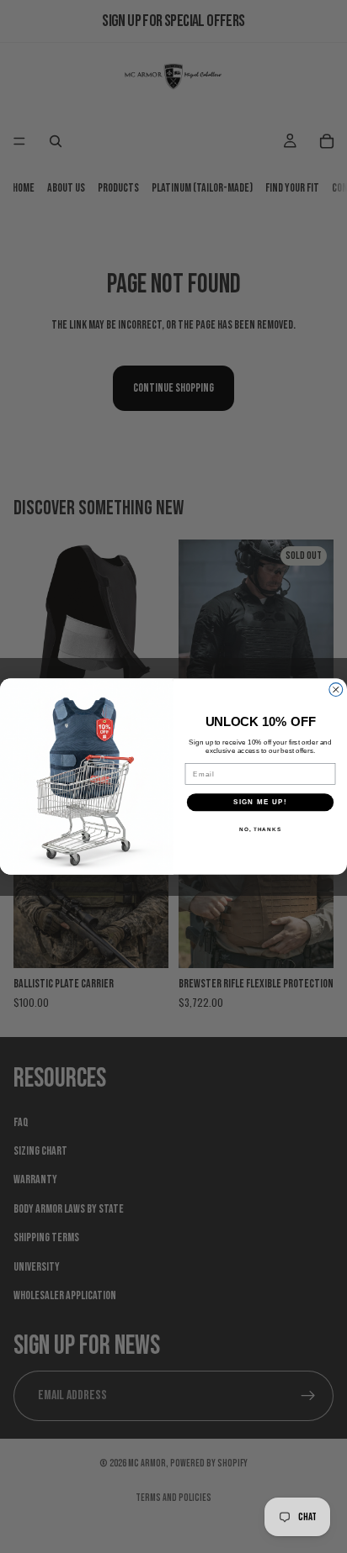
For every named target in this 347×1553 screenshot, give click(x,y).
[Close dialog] (336, 689)
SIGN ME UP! (260, 802)
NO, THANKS (260, 829)
